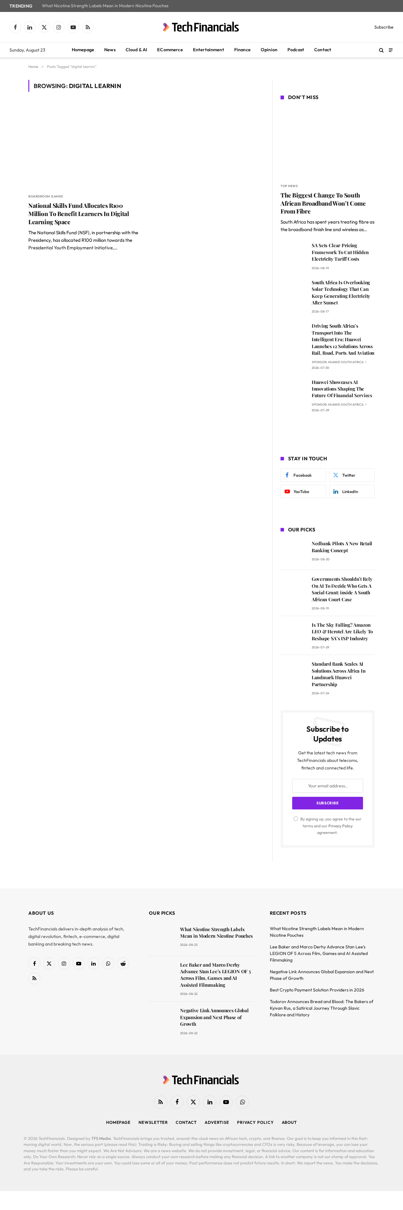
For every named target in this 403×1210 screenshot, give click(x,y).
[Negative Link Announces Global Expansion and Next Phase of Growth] (161, 1019)
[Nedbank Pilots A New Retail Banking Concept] (293, 552)
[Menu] (391, 49)
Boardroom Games (45, 196)
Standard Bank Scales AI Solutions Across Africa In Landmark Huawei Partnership (338, 674)
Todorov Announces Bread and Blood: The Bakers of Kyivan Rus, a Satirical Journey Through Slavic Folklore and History (321, 1008)
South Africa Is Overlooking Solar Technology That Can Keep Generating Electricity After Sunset (341, 292)
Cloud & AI (136, 50)
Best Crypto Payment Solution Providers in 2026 (317, 990)
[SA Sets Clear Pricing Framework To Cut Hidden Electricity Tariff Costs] (293, 254)
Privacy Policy (340, 825)
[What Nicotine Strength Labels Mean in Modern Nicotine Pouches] (161, 938)
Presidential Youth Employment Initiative (70, 248)
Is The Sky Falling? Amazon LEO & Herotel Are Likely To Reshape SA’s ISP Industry (342, 631)
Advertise (217, 1122)
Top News (289, 186)
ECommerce (170, 50)
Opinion (269, 50)
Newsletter (153, 1122)
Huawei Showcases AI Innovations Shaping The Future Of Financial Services (342, 389)
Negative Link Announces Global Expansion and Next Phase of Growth (214, 1017)
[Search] (381, 50)
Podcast (295, 50)
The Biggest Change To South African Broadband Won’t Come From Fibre (323, 203)
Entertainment (208, 50)
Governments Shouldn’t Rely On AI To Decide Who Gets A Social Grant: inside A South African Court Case (342, 589)
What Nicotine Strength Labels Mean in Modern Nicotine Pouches (105, 5)
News (110, 50)
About (289, 1122)
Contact (322, 50)
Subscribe (384, 27)
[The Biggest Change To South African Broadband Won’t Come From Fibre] (328, 143)
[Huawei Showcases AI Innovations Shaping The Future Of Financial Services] (293, 391)
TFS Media (101, 1138)
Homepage (83, 50)
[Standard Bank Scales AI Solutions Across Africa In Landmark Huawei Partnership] (293, 672)
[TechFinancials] (201, 27)
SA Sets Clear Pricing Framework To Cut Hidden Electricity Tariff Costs (340, 252)
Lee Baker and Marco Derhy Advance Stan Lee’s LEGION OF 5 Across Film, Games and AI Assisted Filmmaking (215, 975)
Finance (242, 50)
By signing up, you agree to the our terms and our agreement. (330, 825)
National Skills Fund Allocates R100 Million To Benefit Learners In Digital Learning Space (78, 214)
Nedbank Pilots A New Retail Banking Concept (342, 546)
